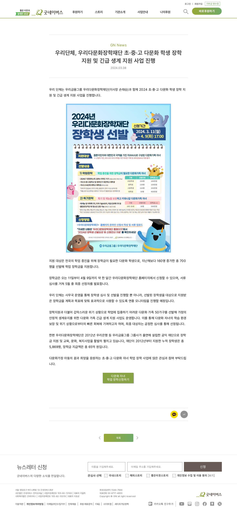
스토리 (99, 12)
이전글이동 (99, 438)
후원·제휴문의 (86, 504)
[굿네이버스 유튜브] (181, 503)
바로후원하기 (207, 11)
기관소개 (120, 12)
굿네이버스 (209, 494)
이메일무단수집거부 (56, 504)
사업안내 (143, 12)
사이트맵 (107, 504)
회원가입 (198, 3)
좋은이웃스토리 (159, 475)
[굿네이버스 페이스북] (205, 503)
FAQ (97, 504)
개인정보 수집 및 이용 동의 (196, 475)
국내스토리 (115, 475)
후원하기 (77, 12)
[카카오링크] (174, 412)
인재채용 (72, 504)
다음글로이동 (137, 438)
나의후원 (165, 12)
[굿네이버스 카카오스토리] (212, 503)
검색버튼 (185, 11)
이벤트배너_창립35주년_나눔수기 (22, 12)
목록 (118, 437)
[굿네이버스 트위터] (220, 503)
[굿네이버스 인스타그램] (197, 503)
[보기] (211, 475)
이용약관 (19, 504)
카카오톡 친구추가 (163, 504)
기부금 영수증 (212, 3)
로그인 (188, 3)
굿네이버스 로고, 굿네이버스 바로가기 (47, 12)
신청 (203, 467)
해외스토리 (136, 475)
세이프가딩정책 (122, 504)
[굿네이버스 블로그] (190, 503)
